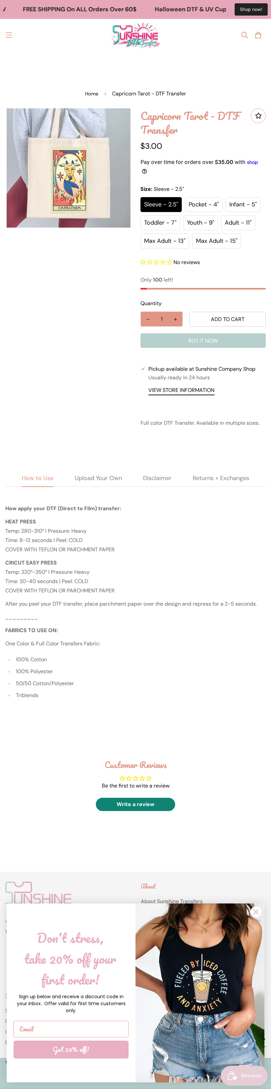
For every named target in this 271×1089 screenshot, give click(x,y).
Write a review (135, 804)
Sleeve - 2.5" (161, 204)
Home (91, 93)
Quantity (151, 303)
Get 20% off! (71, 1049)
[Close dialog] (256, 912)
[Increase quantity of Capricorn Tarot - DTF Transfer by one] (175, 319)
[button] (156, 262)
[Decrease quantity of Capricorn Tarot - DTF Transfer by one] (148, 319)
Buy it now (203, 340)
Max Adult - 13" (164, 241)
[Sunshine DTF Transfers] (135, 35)
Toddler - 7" (160, 223)
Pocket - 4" (204, 204)
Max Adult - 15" (216, 241)
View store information (181, 390)
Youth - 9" (200, 223)
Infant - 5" (243, 204)
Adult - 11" (238, 223)
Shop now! (251, 9)
